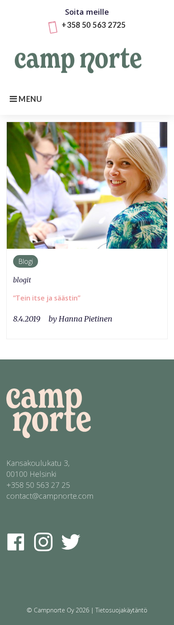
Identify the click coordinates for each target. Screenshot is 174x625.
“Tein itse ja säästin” (46, 298)
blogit (22, 280)
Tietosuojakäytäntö (121, 610)
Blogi (25, 261)
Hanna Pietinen (85, 319)
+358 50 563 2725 (94, 24)
